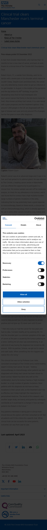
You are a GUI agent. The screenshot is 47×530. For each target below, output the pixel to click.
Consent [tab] (8, 225)
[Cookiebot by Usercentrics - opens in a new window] (34, 218)
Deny (23, 309)
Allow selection (23, 302)
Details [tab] (23, 225)
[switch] (41, 270)
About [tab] (38, 225)
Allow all (23, 294)
